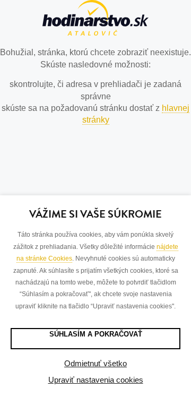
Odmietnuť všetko (95, 363)
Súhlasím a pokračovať (95, 334)
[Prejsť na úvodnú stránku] (95, 19)
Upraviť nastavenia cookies (95, 379)
